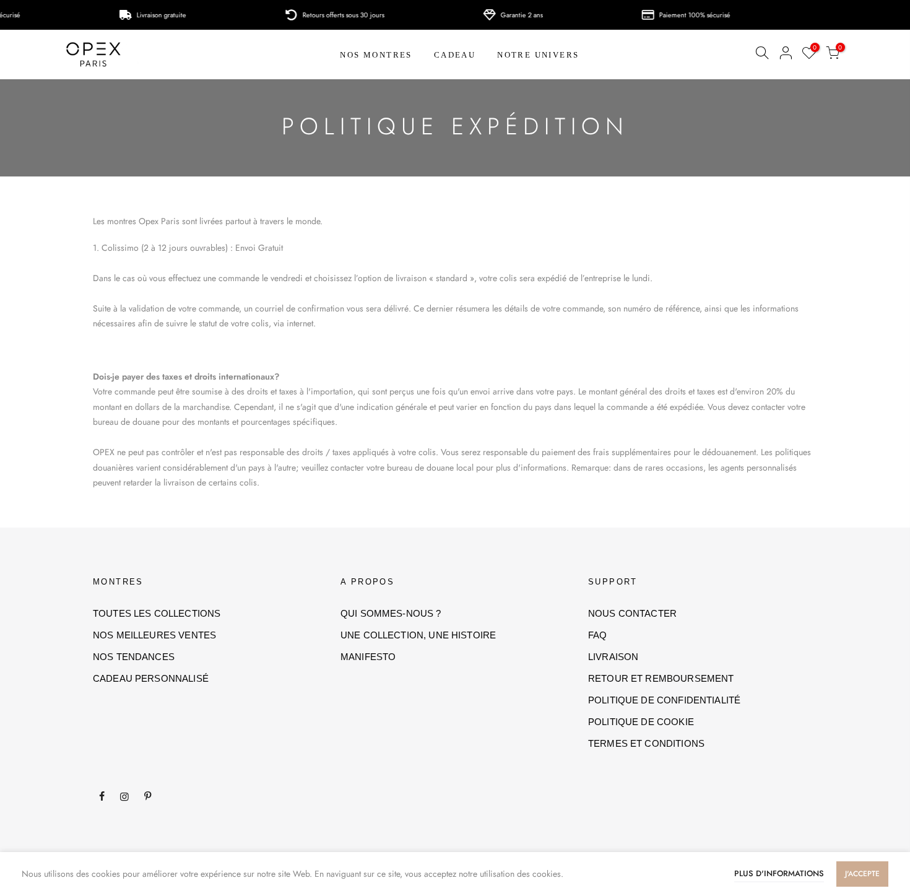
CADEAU (454, 54)
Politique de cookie (641, 721)
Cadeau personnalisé (151, 678)
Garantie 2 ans (506, 15)
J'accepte (862, 873)
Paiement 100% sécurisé (678, 15)
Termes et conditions (646, 743)
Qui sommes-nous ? (390, 613)
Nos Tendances (134, 656)
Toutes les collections (156, 613)
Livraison (613, 656)
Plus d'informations (779, 873)
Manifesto (368, 656)
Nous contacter (632, 613)
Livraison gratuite (145, 15)
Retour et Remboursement (661, 678)
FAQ (597, 635)
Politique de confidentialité (664, 700)
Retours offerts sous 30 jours (327, 15)
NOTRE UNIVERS (538, 54)
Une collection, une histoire (418, 635)
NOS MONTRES (376, 54)
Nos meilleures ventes (154, 635)
